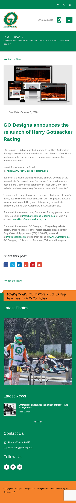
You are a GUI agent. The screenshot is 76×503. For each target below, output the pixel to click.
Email (39, 264)
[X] (63, 4)
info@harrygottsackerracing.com (38, 216)
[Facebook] (57, 4)
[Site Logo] (11, 20)
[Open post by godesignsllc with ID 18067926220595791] (38, 351)
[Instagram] (69, 4)
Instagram (19, 467)
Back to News (14, 59)
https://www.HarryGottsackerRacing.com (27, 170)
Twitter (12, 264)
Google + (26, 264)
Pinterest (32, 264)
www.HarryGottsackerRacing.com (30, 219)
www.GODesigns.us (59, 237)
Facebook (6, 264)
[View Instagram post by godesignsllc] (68, 380)
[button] (69, 20)
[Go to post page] (10, 409)
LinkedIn (19, 264)
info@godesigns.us (16, 237)
